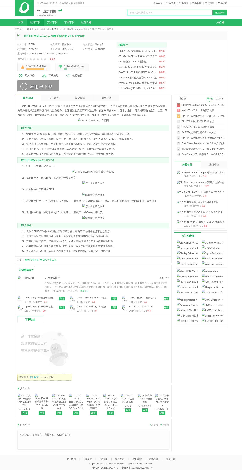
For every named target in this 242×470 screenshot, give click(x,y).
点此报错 (34, 377)
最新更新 (158, 3)
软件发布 (222, 3)
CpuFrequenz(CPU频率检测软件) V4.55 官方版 (39, 306)
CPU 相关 (51, 29)
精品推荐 (80, 98)
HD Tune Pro (220, 292)
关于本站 (71, 459)
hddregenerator (196, 299)
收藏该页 (77, 75)
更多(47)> (164, 278)
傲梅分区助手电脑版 (212, 282)
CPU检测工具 (50, 259)
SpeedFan (219, 315)
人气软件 (54, 98)
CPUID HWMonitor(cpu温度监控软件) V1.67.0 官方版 (203, 138)
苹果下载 (69, 22)
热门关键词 (187, 235)
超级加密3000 (221, 321)
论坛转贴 (209, 3)
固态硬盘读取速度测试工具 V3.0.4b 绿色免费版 (203, 149)
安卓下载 (52, 22)
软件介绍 (28, 98)
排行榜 (220, 22)
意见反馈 (170, 459)
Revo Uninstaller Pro (187, 248)
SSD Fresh (194, 281)
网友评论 (30, 75)
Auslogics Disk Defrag (187, 305)
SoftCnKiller (220, 258)
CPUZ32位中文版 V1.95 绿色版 (198, 121)
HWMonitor (30, 259)
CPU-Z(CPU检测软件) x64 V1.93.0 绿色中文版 (208, 222)
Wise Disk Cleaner (212, 264)
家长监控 (137, 459)
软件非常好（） (36, 66)
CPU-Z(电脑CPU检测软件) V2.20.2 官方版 (142, 298)
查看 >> (84, 291)
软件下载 (35, 22)
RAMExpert (220, 310)
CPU (39, 259)
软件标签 (196, 3)
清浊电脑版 (194, 315)
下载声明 (103, 459)
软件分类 (171, 3)
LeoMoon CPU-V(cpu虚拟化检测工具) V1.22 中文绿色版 (212, 172)
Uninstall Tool (195, 310)
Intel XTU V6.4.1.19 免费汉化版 (198, 110)
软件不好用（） (74, 66)
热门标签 (214, 164)
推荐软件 (187, 164)
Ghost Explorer (196, 263)
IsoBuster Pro (196, 276)
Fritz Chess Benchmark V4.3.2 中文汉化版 (141, 306)
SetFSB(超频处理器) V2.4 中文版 (199, 132)
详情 (62, 298)
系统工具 (39, 29)
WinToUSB (194, 271)
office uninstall (196, 258)
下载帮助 (87, 459)
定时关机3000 (196, 321)
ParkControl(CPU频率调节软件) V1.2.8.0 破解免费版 (203, 154)
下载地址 (53, 75)
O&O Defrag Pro (222, 299)
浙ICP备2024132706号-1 (105, 467)
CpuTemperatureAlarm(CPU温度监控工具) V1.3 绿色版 (203, 105)
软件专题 (183, 3)
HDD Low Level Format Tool (187, 292)
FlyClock (218, 305)
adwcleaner (194, 287)
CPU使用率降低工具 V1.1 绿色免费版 (203, 212)
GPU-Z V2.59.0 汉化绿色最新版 (198, 127)
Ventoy (216, 271)
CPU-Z (215, 248)
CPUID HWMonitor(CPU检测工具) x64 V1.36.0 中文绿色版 (91, 306)
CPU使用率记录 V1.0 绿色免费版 (201, 202)
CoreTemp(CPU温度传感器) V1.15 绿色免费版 (39, 298)
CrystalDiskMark (222, 253)
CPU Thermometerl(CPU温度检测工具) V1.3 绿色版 (92, 298)
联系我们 (153, 459)
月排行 (219, 98)
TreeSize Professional (212, 276)
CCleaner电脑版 (222, 242)
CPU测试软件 (26, 270)
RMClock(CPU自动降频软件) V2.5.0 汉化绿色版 (208, 192)
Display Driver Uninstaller (187, 253)
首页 (20, 22)
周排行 (209, 98)
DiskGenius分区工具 (187, 242)
